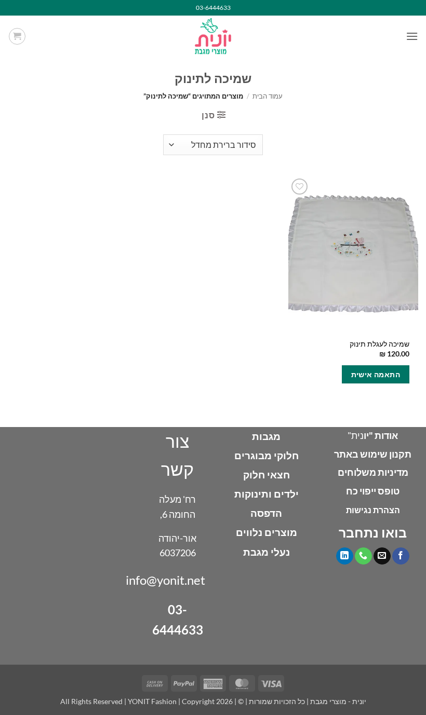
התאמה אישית (376, 374)
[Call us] (363, 556)
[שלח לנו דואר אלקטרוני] (382, 556)
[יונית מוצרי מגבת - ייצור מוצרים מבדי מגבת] (213, 36)
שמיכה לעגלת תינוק (379, 343)
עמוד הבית (267, 96)
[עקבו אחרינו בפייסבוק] (400, 556)
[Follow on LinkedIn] (344, 556)
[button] (412, 36)
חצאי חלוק (266, 474)
